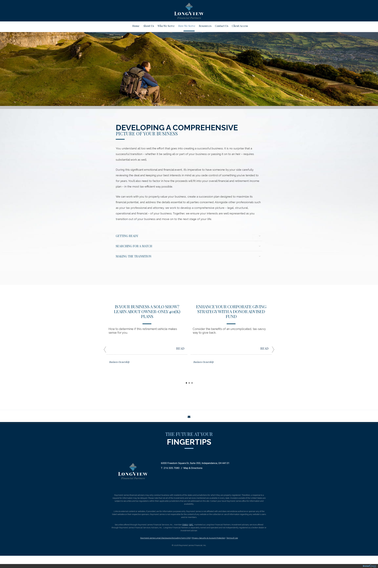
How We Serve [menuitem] (186, 26)
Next (279, 351)
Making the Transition (133, 256)
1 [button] (186, 383)
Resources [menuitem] (205, 26)
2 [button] (189, 383)
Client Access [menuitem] (240, 26)
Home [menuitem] (136, 26)
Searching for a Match (134, 246)
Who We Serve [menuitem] (166, 26)
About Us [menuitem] (148, 26)
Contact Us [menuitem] (221, 26)
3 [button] (192, 383)
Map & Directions (193, 467)
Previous (99, 351)
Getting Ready (127, 236)
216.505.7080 (172, 467)
